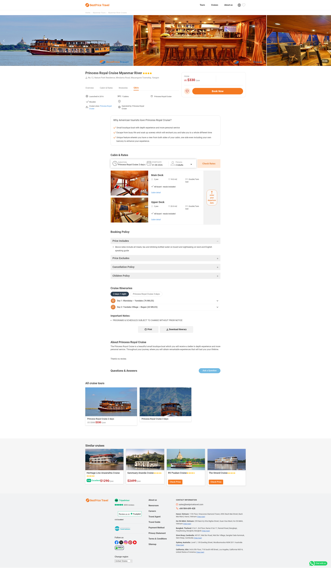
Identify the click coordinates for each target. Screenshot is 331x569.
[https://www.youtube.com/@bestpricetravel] (135, 542)
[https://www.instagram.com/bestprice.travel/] (126, 542)
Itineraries (123, 88)
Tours (202, 5)
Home (87, 13)
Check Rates (208, 163)
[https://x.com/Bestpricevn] (121, 542)
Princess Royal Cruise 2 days (100, 419)
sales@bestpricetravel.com (191, 504)
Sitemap (152, 544)
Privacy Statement (157, 533)
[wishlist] (188, 91)
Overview (89, 88)
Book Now (218, 91)
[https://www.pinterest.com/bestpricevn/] (130, 542)
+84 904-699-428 (187, 508)
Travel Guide (154, 522)
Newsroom (154, 505)
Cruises (214, 5)
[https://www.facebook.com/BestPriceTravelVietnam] (117, 542)
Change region (121, 556)
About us (228, 5)
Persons (179, 162)
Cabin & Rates (106, 88)
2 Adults (179, 165)
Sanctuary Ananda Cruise (140, 472)
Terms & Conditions (158, 538)
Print (150, 329)
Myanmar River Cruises (117, 13)
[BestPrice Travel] (97, 5)
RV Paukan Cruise (177, 472)
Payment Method (156, 527)
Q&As (136, 88)
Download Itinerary (178, 329)
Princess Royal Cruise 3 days (146, 294)
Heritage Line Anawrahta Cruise (103, 472)
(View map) (201, 517)
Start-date (157, 162)
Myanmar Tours (99, 13)
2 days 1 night (119, 294)
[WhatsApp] (318, 563)
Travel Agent (154, 516)
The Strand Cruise (218, 472)
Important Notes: (120, 315)
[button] (4, 41)
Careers (152, 511)
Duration (122, 162)
